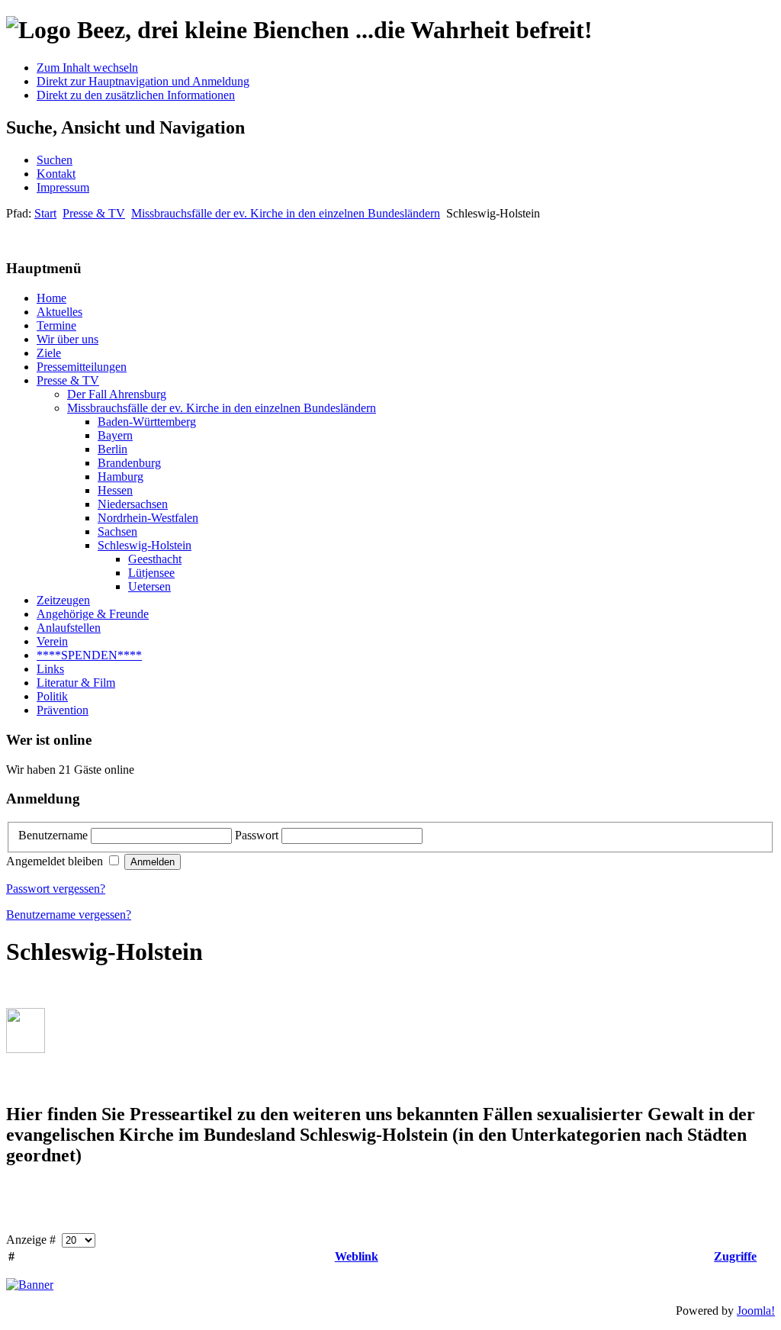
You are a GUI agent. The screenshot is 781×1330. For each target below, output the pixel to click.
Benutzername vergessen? (68, 914)
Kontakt (56, 173)
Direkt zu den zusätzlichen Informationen (136, 95)
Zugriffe (735, 1256)
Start (45, 213)
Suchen (54, 159)
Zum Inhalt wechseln (87, 67)
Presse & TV (94, 213)
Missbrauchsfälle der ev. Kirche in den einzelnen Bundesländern (285, 213)
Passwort (258, 835)
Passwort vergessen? (55, 888)
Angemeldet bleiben (56, 861)
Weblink (356, 1256)
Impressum (63, 187)
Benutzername (54, 835)
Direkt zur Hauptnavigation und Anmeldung (143, 81)
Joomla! (756, 1310)
